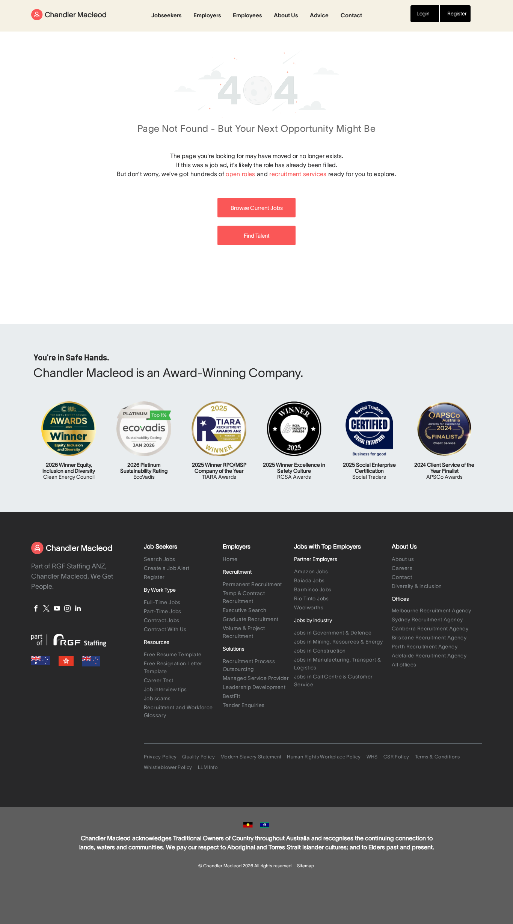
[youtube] (57, 609)
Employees (247, 15)
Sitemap (305, 865)
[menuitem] (181, 559)
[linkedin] (78, 609)
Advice (319, 15)
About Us (286, 15)
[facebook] (36, 609)
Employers (207, 15)
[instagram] (67, 609)
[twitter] (46, 609)
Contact (351, 15)
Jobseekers (166, 15)
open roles (240, 173)
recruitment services (297, 173)
